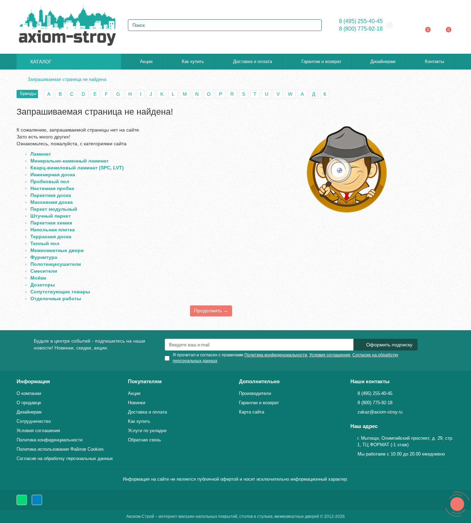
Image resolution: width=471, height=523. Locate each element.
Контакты (434, 61)
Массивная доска (51, 202)
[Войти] (410, 25)
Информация (33, 381)
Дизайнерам (382, 61)
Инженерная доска (52, 174)
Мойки (38, 278)
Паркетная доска (50, 195)
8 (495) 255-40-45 (361, 21)
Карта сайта (251, 412)
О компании (29, 393)
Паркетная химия (51, 223)
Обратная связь (144, 439)
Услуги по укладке (147, 430)
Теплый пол (44, 243)
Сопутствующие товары (60, 291)
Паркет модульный (53, 209)
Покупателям (145, 381)
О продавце (29, 402)
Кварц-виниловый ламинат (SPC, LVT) (77, 167)
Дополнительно (259, 381)
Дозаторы (42, 284)
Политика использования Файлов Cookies (60, 449)
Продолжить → (211, 310)
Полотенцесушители (55, 264)
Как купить (193, 61)
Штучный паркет (50, 216)
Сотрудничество (34, 421)
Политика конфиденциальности (49, 439)
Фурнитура (43, 257)
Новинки (136, 402)
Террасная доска (50, 236)
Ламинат (40, 154)
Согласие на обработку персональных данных (65, 458)
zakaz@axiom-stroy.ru (380, 412)
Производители (255, 393)
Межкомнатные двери (57, 250)
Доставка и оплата (252, 61)
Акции (146, 61)
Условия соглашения (38, 430)
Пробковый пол (49, 181)
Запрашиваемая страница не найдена (67, 79)
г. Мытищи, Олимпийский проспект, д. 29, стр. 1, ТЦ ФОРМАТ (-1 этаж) (405, 441)
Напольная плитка (52, 229)
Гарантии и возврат (321, 61)
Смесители (43, 271)
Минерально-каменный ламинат (69, 161)
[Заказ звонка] (457, 504)
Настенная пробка (52, 188)
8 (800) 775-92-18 (361, 29)
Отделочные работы (55, 298)
